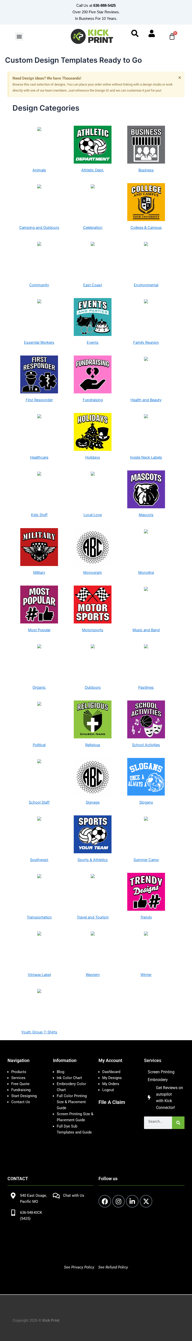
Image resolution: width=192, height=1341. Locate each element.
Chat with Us (73, 1195)
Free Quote (20, 1084)
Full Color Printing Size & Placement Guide (72, 1102)
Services (18, 1078)
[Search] (178, 1122)
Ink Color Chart (69, 1078)
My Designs (112, 1078)
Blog (60, 1072)
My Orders (110, 1084)
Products (18, 1072)
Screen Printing (161, 1072)
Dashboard (111, 1072)
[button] (19, 36)
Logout (108, 1090)
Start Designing (24, 1096)
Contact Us (20, 1102)
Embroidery (158, 1079)
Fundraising (20, 1090)
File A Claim (111, 1102)
